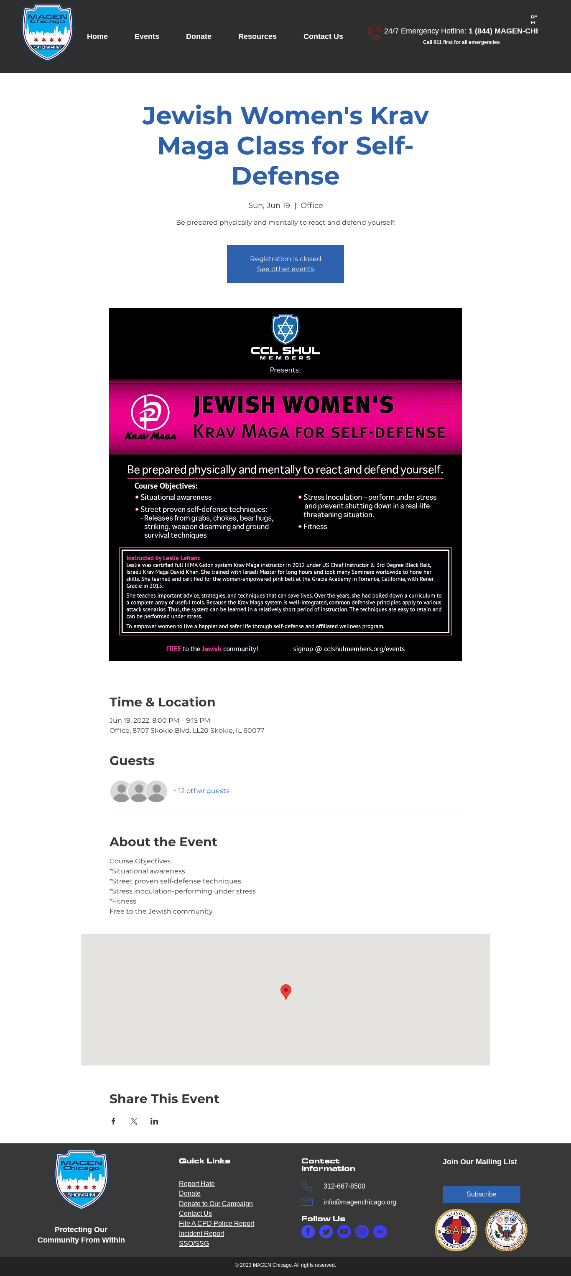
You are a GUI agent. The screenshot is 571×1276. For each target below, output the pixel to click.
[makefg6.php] (344, 1231)
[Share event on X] (134, 1121)
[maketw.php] (326, 1231)
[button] (154, 37)
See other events (285, 269)
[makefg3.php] (362, 1231)
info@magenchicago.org (360, 1202)
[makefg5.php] (380, 1231)
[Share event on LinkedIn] (154, 1121)
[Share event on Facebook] (113, 1121)
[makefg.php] (308, 1231)
